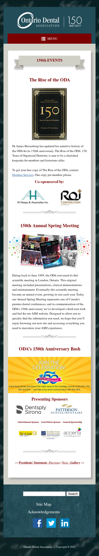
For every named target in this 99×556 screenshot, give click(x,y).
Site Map (43, 504)
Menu (52, 38)
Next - (71, 462)
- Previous (39, 462)
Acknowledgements (44, 511)
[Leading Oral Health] (49, 30)
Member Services (23, 175)
